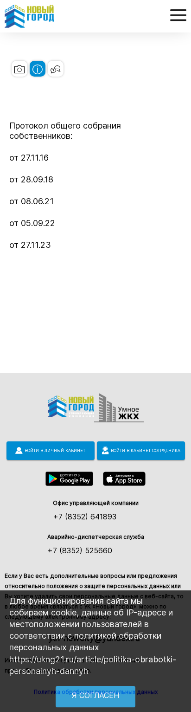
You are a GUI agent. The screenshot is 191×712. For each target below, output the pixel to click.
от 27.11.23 (30, 245)
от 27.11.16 (29, 157)
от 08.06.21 (31, 201)
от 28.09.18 (31, 179)
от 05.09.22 (32, 223)
